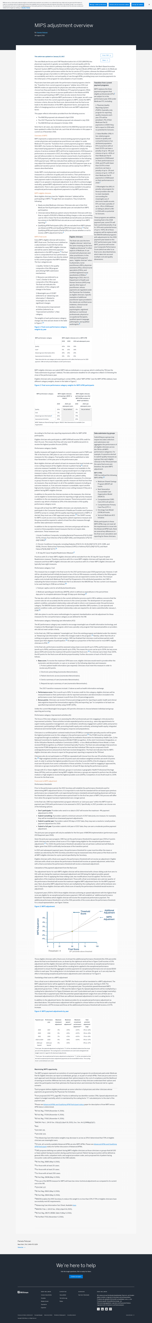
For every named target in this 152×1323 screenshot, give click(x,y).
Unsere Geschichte (46, 1295)
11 (51, 415)
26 (38, 758)
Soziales (43, 1298)
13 (81, 465)
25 (88, 734)
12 (104, 477)
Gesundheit (63, 1295)
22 (66, 640)
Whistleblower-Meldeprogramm (60, 1315)
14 (76, 515)
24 (88, 651)
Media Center (45, 1301)
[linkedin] (102, 1309)
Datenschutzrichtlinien (48, 1315)
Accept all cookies (137, 4)
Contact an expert (76, 1276)
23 (48, 642)
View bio (20, 1247)
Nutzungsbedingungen (38, 1315)
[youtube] (106, 1309)
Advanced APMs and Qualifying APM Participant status (63, 1104)
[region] (76, 4)
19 (86, 594)
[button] (98, 1309)
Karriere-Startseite (83, 1295)
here (74, 1205)
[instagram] (110, 1309)
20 (39, 610)
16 (56, 548)
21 (92, 635)
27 (45, 843)
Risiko (61, 1301)
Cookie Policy (26, 8)
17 (74, 552)
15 (45, 540)
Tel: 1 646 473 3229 (31, 1244)
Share (104, 60)
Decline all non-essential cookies (119, 4)
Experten (43, 1307)
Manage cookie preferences (98, 4)
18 (66, 583)
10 (43, 322)
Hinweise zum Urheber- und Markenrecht (25, 1315)
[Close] (149, 4)
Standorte (44, 1304)
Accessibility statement (71, 1315)
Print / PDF (105, 55)
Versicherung (63, 1298)
